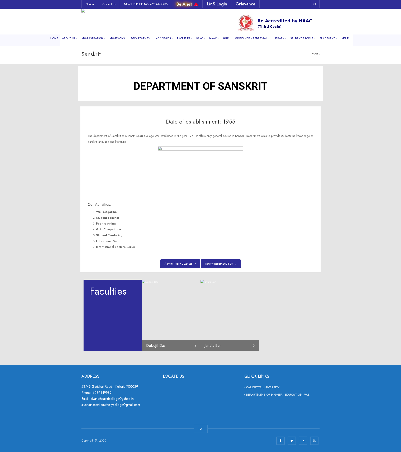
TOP (200, 429)
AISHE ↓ (346, 38)
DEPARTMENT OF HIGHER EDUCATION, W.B (278, 395)
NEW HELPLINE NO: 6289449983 (146, 4)
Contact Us (108, 4)
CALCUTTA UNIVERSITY (262, 387)
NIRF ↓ (227, 38)
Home (54, 38)
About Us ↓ (69, 38)
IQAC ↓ (200, 38)
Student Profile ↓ (302, 38)
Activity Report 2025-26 (220, 264)
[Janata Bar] (208, 282)
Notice (90, 4)
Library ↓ (280, 38)
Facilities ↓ (184, 38)
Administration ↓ (93, 38)
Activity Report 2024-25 (179, 264)
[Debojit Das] (150, 282)
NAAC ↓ (214, 38)
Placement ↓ (328, 38)
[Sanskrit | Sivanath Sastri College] (102, 19)
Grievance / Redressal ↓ (252, 38)
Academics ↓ (164, 38)
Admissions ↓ (118, 38)
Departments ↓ (141, 38)
